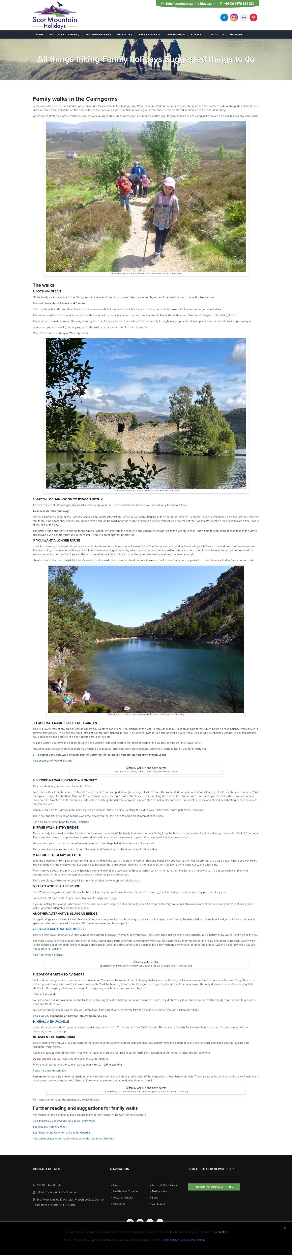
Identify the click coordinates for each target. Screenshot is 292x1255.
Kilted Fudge (217, 1000)
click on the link (130, 1027)
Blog (155, 1197)
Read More (221, 1232)
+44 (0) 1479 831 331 (238, 4)
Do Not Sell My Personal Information (183, 1240)
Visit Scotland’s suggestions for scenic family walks (64, 1120)
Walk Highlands (79, 822)
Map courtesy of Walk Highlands (52, 760)
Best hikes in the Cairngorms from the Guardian (62, 1132)
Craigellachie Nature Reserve (60, 929)
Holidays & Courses (126, 1191)
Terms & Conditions (164, 1185)
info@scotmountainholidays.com (190, 4)
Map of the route (43, 333)
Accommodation (123, 1197)
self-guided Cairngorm (146, 904)
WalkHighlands (91, 1099)
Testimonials (159, 1191)
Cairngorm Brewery (130, 1000)
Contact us (158, 1203)
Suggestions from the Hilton (50, 1126)
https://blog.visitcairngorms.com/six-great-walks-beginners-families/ (73, 1138)
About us (119, 1203)
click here (140, 1114)
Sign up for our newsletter (214, 1187)
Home (117, 1185)
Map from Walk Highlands (48, 954)
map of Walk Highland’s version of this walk (83, 560)
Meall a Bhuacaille (52, 1022)
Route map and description (49, 1070)
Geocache (72, 816)
